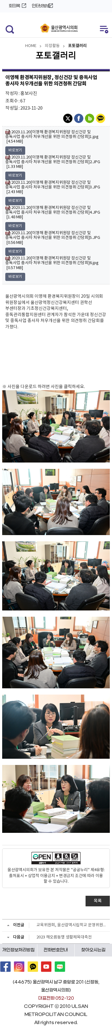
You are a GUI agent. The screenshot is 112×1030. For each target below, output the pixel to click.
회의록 (14, 6)
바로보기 (15, 150)
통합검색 (8, 28)
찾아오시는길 (93, 950)
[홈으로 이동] (59, 28)
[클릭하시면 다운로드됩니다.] (56, 426)
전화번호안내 (56, 950)
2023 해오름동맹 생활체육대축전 (64, 937)
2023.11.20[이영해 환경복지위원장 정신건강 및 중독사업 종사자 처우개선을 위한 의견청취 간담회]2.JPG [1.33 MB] (52, 162)
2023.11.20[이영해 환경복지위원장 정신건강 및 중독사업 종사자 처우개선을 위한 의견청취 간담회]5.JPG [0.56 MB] (52, 237)
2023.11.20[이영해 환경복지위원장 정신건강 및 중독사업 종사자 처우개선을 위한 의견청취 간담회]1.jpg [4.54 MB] (52, 137)
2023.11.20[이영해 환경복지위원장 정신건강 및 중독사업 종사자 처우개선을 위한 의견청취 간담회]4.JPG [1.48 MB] (52, 212)
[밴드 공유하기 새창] (90, 118)
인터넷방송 (41, 6)
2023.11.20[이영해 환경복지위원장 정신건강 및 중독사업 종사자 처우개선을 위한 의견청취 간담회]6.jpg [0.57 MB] (52, 263)
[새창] (5, 966)
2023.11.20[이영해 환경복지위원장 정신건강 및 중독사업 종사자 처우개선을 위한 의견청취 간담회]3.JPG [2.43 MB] (52, 187)
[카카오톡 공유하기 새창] (101, 118)
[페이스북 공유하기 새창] (79, 118)
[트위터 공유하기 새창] (68, 118)
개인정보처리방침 (18, 950)
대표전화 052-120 (56, 998)
